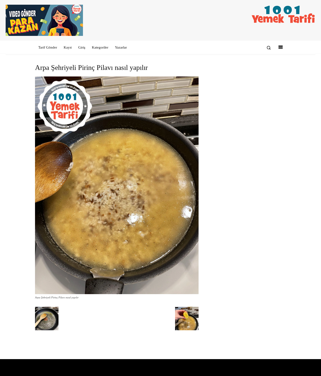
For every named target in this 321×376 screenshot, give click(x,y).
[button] (268, 47)
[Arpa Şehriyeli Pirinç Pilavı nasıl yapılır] (117, 293)
